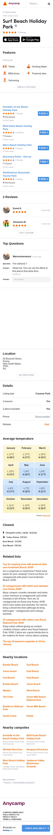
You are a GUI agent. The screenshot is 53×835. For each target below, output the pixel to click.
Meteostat (46, 516)
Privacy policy (10, 817)
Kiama (30, 716)
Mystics (7, 690)
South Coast (13, 16)
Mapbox (8, 782)
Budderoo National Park (13, 708)
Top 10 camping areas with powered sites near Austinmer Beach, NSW (25, 566)
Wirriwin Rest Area (12, 749)
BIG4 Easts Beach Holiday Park (36, 737)
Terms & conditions (12, 819)
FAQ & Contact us (11, 815)
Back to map (10, 12)
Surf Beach (33, 665)
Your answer (19, 279)
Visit (46, 424)
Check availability (36, 828)
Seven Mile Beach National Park (36, 698)
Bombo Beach (10, 665)
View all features (26, 87)
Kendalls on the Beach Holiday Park (13, 737)
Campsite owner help (13, 812)
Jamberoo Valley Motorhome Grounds (35, 763)
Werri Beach (33, 690)
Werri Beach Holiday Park (14, 762)
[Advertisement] (26, 318)
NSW (5, 16)
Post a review (26, 233)
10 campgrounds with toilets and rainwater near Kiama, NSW (25, 587)
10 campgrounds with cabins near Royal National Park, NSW (24, 621)
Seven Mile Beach (36, 706)
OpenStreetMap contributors (23, 782)
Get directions (26, 375)
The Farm (8, 697)
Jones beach (10, 671)
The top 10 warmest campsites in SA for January (24, 643)
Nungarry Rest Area (37, 749)
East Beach (33, 671)
